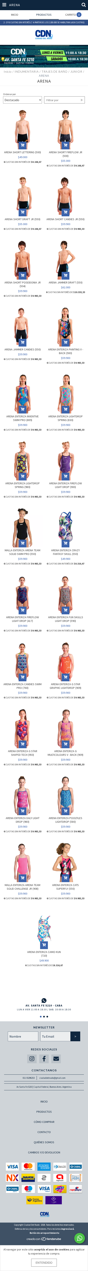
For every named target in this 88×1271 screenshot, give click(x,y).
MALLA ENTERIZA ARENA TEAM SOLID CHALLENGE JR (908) (22, 886)
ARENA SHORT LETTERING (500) (22, 152)
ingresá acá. (67, 1228)
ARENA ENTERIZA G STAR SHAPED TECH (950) (22, 753)
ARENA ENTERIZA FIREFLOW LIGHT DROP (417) (22, 619)
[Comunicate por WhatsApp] (79, 1238)
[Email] (56, 1058)
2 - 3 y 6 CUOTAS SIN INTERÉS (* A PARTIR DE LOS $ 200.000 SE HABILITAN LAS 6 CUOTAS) (44, 22)
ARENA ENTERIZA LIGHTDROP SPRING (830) (65, 418)
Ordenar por (9, 94)
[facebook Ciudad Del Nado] (44, 1058)
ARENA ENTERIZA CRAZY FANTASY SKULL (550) (65, 552)
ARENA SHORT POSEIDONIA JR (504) (23, 284)
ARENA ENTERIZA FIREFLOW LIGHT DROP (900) (65, 485)
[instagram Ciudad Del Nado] (32, 1058)
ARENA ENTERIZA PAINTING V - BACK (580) (65, 351)
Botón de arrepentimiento (44, 1233)
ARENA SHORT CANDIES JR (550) (65, 219)
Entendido (44, 1262)
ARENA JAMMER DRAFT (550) (65, 282)
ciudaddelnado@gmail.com (52, 1077)
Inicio (8, 71)
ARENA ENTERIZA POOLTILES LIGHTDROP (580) (65, 820)
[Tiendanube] (44, 1240)
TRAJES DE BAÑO (55, 71)
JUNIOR (76, 71)
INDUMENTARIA (27, 71)
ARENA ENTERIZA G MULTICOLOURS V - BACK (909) (65, 753)
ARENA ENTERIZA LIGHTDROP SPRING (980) (22, 485)
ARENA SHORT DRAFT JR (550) (22, 219)
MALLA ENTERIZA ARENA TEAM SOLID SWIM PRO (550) (22, 552)
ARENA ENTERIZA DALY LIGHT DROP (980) (22, 820)
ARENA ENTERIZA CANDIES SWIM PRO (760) (22, 686)
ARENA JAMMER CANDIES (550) (23, 349)
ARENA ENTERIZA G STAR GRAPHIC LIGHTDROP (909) (65, 686)
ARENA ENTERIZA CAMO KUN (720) (44, 953)
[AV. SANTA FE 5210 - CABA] (44, 1000)
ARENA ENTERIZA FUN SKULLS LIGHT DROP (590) (65, 619)
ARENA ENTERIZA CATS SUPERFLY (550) (65, 886)
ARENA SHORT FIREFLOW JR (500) (65, 154)
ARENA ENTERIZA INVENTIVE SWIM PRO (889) (22, 418)
